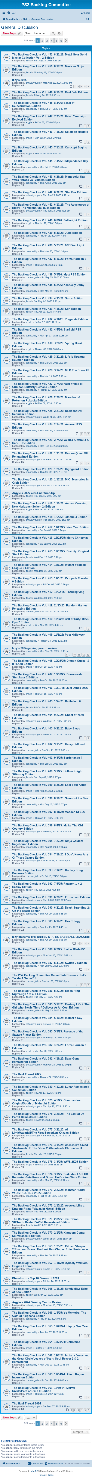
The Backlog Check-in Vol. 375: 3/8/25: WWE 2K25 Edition (50, 1161)
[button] (66, 40)
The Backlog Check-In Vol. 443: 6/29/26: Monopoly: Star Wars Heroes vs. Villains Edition (48, 178)
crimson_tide (32, 277)
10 (74, 654)
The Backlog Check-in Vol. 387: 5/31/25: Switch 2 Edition (49, 962)
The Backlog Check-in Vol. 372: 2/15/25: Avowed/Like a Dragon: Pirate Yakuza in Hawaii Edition (48, 1207)
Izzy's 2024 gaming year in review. (35, 648)
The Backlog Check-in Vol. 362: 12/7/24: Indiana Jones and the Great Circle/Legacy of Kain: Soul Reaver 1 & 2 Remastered (50, 1358)
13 (88, 654)
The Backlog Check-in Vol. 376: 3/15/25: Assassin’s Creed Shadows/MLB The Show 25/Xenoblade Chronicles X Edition (50, 1148)
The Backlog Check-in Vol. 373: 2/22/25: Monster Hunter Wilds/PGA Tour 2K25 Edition (48, 1191)
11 (79, 654)
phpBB (34, 1471)
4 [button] (51, 41)
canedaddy (31, 109)
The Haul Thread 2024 (26, 1403)
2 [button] (42, 41)
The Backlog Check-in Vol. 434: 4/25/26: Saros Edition (47, 298)
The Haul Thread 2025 (26, 1074)
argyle (29, 122)
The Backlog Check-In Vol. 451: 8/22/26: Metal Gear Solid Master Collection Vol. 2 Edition (49, 56)
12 (83, 654)
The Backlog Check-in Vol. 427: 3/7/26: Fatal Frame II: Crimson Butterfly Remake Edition (47, 385)
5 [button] (56, 41)
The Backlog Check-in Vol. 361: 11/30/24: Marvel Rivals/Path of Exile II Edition (43, 1389)
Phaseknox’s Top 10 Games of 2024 (35, 1278)
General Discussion (19, 27)
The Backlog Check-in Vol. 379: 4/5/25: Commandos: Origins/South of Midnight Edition (46, 1102)
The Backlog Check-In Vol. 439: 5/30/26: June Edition (47, 232)
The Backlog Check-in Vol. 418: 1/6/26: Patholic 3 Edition (49, 517)
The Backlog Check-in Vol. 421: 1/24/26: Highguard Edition (50, 469)
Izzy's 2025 (19, 80)
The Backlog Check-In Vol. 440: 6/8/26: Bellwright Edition (50, 220)
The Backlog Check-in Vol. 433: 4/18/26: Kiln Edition (46, 308)
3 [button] (47, 41)
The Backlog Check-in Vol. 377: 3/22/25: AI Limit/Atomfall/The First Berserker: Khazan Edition (45, 1131)
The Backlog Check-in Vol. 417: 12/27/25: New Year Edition (50, 527)
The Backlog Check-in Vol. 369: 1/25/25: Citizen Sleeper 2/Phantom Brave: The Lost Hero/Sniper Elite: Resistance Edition (50, 1249)
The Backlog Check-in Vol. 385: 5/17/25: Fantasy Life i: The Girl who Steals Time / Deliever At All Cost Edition (50, 1006)
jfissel (28, 60)
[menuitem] (11, 12)
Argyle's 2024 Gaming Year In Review (36, 1302)
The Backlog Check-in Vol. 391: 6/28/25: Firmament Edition (51, 897)
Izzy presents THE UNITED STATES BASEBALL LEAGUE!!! (51, 936)
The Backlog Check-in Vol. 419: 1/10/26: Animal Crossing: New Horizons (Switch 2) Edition (50, 505)
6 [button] (61, 41)
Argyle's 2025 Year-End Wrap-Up (33, 493)
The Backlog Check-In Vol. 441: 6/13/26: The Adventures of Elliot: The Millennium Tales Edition (50, 206)
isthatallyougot (33, 83)
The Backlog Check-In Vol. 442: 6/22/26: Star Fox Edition (49, 192)
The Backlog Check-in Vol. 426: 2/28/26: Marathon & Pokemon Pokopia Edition (46, 399)
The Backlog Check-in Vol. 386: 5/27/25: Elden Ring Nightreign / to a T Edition (46, 992)
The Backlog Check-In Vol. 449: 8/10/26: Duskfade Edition (50, 92)
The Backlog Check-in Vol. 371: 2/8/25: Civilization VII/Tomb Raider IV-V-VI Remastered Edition (45, 1221)
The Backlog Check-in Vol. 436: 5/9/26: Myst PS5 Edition (49, 274)
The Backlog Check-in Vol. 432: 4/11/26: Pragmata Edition (50, 319)
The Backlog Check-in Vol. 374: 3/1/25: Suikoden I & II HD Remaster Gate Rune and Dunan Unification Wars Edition (50, 1176)
